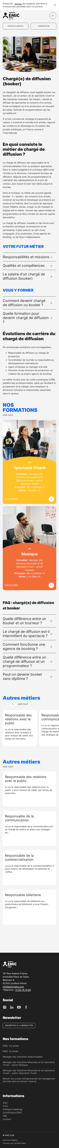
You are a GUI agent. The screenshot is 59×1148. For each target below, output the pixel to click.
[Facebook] (26, 1007)
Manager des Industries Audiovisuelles (22, 1056)
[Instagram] (5, 1007)
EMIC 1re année (11, 1045)
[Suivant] (12, 704)
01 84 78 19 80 (23, 989)
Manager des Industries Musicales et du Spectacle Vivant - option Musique (29, 1063)
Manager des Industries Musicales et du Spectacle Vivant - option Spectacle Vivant (29, 1071)
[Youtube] (19, 1007)
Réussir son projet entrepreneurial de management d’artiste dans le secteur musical (29, 1080)
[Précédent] (5, 704)
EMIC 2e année (10, 1051)
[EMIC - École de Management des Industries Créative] (11, 16)
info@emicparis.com (13, 986)
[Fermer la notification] (55, 5)
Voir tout (8, 415)
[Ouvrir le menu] (52, 15)
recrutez (18, 3)
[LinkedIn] (12, 1007)
